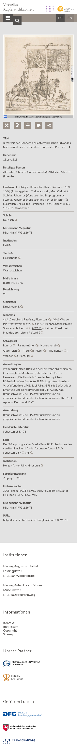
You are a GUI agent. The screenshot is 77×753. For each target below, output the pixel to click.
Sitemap (8, 634)
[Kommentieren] (40, 121)
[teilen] (49, 125)
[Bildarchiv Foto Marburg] (38, 680)
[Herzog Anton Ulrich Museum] (64, 11)
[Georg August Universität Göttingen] (38, 666)
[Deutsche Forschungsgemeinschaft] (38, 717)
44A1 (56, 319)
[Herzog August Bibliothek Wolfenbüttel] (48, 11)
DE (60, 18)
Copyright (10, 630)
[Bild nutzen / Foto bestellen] (17, 125)
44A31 (41, 323)
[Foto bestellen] (19, 121)
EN (70, 18)
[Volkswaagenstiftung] (38, 743)
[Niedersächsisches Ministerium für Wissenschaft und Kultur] (38, 730)
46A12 (7, 319)
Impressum (10, 626)
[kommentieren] (38, 125)
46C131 (37, 328)
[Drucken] (29, 121)
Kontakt (8, 623)
